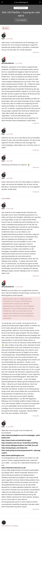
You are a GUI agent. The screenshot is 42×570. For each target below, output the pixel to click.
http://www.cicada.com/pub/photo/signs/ (16, 440)
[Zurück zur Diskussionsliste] (2, 2)
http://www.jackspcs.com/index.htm (14, 448)
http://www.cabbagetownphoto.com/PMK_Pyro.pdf (20, 445)
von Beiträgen (20, 2)
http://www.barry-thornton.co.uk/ (14, 468)
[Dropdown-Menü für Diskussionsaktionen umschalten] (40, 2)
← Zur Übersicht (21, 20)
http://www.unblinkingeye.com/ (13, 455)
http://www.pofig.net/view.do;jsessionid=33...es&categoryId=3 (21, 451)
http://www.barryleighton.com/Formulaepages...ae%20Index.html (21, 436)
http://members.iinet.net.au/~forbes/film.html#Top (20, 443)
